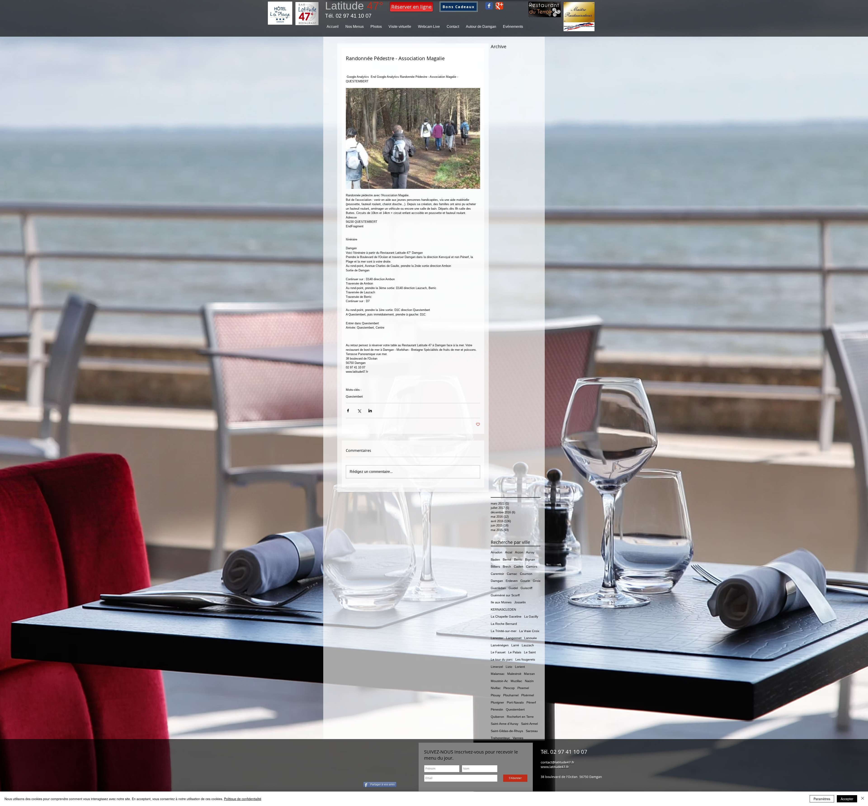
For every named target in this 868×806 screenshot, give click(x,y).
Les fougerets (525, 659)
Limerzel (497, 667)
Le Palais (514, 652)
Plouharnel (511, 695)
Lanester (497, 638)
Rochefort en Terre (520, 716)
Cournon (526, 574)
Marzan (529, 674)
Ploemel (523, 688)
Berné (507, 559)
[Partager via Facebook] (348, 410)
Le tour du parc (502, 659)
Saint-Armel (529, 723)
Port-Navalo (515, 702)
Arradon (496, 552)
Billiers (495, 566)
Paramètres (822, 799)
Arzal (508, 552)
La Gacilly (531, 616)
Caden (518, 566)
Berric (518, 559)
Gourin (525, 581)
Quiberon (497, 716)
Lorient (520, 667)
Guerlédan (498, 588)
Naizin (529, 681)
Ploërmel (527, 695)
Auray (530, 552)
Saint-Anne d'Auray (504, 723)
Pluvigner (497, 702)
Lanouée (530, 638)
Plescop (509, 688)
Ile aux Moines (501, 602)
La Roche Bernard (504, 624)
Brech (507, 566)
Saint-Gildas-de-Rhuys (507, 731)
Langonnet (513, 638)
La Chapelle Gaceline (506, 616)
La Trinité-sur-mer (504, 631)
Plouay (495, 695)
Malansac (498, 674)
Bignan (530, 559)
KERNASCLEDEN (503, 609)
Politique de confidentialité (242, 799)
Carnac (512, 574)
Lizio (509, 667)
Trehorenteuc (500, 738)
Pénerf (531, 702)
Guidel (513, 588)
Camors (531, 566)
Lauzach (528, 645)
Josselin (520, 602)
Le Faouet (498, 652)
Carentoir (497, 574)
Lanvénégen (500, 645)
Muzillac (516, 681)
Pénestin (497, 709)
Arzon (519, 552)
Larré (515, 645)
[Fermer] (862, 798)
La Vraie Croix (529, 631)
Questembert (354, 396)
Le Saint (530, 652)
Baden (495, 559)
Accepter (847, 799)
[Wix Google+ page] (499, 5)
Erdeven (512, 581)
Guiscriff (526, 588)
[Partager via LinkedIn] (370, 410)
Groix (536, 581)
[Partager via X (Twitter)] (359, 410)
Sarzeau (532, 731)
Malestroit (514, 674)
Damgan (497, 581)
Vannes (518, 738)
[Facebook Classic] (489, 5)
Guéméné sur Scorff (505, 595)
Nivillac (496, 688)
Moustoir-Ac (499, 681)
